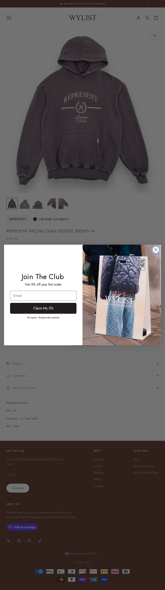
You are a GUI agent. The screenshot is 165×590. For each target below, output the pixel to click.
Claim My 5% (43, 308)
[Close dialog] (155, 249)
